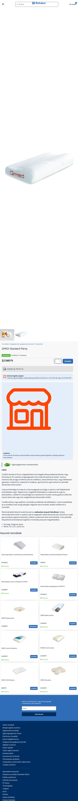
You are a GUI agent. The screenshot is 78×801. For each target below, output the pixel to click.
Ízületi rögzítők (8, 748)
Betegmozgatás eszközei (11, 728)
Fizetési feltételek (9, 800)
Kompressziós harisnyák (11, 756)
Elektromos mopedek (10, 736)
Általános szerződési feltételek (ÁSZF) (16, 774)
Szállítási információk (10, 780)
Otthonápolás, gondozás (11, 759)
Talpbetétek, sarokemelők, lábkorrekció (16, 762)
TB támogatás (7, 786)
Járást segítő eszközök (11, 750)
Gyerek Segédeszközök (11, 739)
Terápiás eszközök (9, 765)
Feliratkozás (39, 714)
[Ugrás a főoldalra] (39, 3)
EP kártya (6, 783)
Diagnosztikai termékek (11, 731)
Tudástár (6, 789)
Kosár (74, 4)
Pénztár (5, 794)
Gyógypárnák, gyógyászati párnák (21, 344)
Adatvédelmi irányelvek (11, 772)
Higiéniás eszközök (9, 745)
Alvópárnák (39, 344)
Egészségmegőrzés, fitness (12, 733)
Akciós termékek (8, 725)
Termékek (5, 344)
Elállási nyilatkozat (9, 777)
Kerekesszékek (8, 753)
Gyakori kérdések (9, 797)
